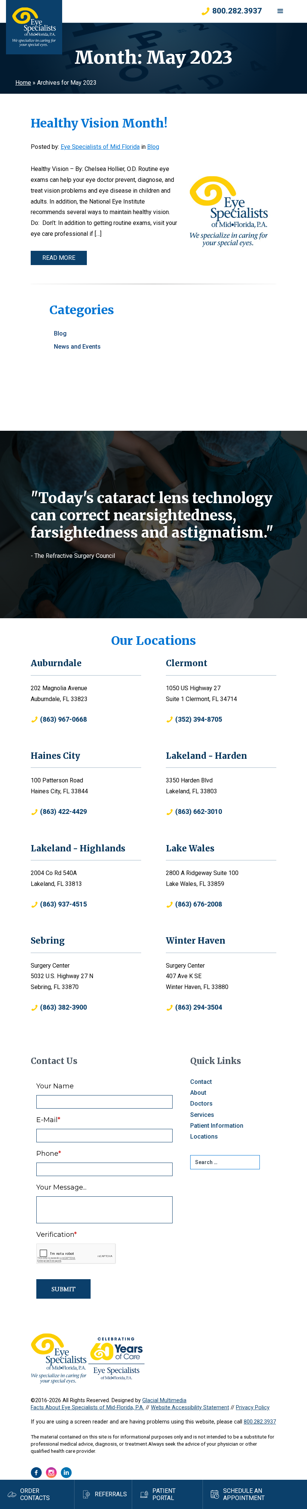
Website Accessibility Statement (190, 1407)
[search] (225, 1162)
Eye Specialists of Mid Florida (100, 146)
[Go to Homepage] (34, 27)
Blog (153, 146)
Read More (58, 257)
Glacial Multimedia (164, 1400)
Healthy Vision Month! (99, 123)
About (198, 1092)
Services (202, 1114)
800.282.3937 (260, 1422)
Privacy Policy (253, 1407)
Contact (201, 1081)
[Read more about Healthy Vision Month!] (228, 211)
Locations (204, 1136)
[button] (280, 11)
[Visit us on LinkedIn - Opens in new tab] (66, 1472)
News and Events (77, 346)
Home (23, 82)
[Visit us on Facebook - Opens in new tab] (36, 1472)
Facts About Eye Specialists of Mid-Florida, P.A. (87, 1407)
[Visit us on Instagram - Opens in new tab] (51, 1472)
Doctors (201, 1103)
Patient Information (216, 1125)
